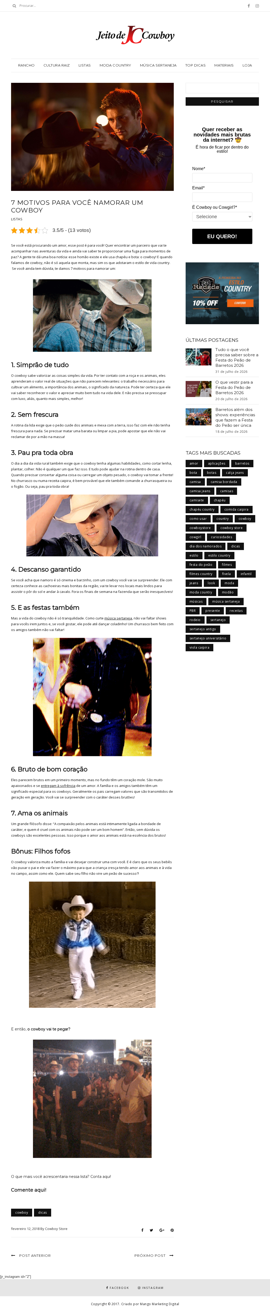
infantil (246, 574)
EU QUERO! (222, 236)
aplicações (216, 463)
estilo (194, 555)
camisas (226, 491)
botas (211, 472)
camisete (197, 500)
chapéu (220, 500)
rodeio (195, 620)
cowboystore (200, 528)
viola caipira (200, 647)
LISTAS (85, 65)
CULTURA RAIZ (57, 65)
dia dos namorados (206, 546)
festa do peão (201, 564)
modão (228, 592)
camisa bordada (224, 482)
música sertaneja (118, 618)
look (211, 583)
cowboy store (231, 528)
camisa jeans (200, 491)
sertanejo (218, 620)
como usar (198, 518)
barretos (242, 463)
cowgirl (195, 537)
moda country (201, 592)
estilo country (219, 555)
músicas (196, 601)
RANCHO (26, 65)
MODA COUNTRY (115, 65)
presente (212, 610)
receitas (236, 610)
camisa (195, 482)
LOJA (247, 65)
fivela (226, 574)
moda (229, 583)
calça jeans (235, 472)
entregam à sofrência (58, 785)
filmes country (201, 574)
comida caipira (236, 509)
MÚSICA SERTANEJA (158, 65)
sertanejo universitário (208, 638)
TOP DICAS (195, 65)
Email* (198, 188)
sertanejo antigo (203, 629)
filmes (227, 564)
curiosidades (221, 537)
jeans (194, 583)
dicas (42, 1212)
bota (193, 472)
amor (194, 463)
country (222, 518)
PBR (193, 610)
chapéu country (202, 509)
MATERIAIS (224, 65)
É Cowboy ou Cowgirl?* (214, 207)
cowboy (21, 1212)
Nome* (198, 168)
